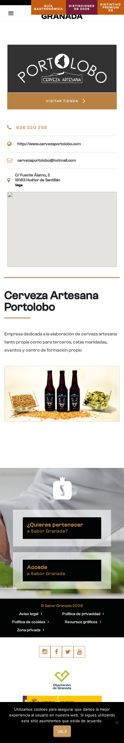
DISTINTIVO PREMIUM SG (110, 7)
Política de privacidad (81, 614)
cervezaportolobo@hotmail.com (46, 160)
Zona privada (29, 630)
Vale (62, 731)
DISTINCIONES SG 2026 (82, 7)
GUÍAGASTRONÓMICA (48, 7)
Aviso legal (29, 614)
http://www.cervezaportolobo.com (49, 144)
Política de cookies (29, 622)
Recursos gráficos (81, 622)
